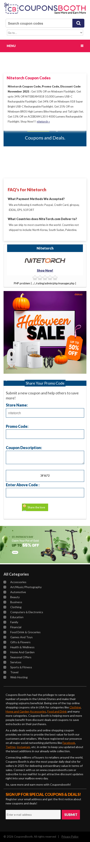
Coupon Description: (24, 447)
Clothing (16, 607)
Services (15, 662)
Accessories (18, 582)
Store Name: (17, 405)
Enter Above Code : (23, 484)
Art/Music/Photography (26, 587)
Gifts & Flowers (20, 642)
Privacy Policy (70, 836)
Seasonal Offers (20, 657)
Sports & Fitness (21, 667)
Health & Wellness (22, 647)
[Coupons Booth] (45, 14)
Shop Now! (45, 270)
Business (16, 602)
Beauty (15, 597)
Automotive (18, 592)
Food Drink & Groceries (25, 632)
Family (14, 622)
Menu (11, 46)
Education (16, 617)
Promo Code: (17, 426)
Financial (15, 627)
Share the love (36, 507)
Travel (14, 672)
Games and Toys (21, 637)
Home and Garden (22, 652)
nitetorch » (43, 121)
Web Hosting (19, 677)
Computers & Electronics (26, 612)
